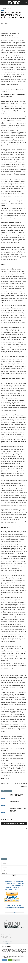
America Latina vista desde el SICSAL (18, 808)
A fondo (5, 7)
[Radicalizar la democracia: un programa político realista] (5, 796)
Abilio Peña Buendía (14, 809)
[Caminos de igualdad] (5, 803)
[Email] (19, 26)
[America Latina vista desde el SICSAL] (5, 810)
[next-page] (4, 815)
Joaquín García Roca (14, 802)
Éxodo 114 (5, 23)
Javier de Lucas (13, 797)
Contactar (14, 912)
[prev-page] (2, 815)
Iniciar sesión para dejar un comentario (14, 823)
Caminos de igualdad (14, 801)
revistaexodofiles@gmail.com (8, 939)
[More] (25, 26)
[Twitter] (16, 26)
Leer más (4, 960)
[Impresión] (22, 26)
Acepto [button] (9, 960)
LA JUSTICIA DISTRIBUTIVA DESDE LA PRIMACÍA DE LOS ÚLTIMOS (21, 785)
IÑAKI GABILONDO (5, 783)
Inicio (2, 7)
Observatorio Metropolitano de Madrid (10, 33)
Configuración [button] (16, 960)
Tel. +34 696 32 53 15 (6, 937)
